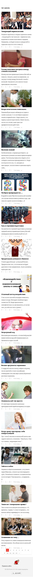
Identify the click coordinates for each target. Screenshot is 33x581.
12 (13, 553)
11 (10, 553)
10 (7, 553)
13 (16, 553)
